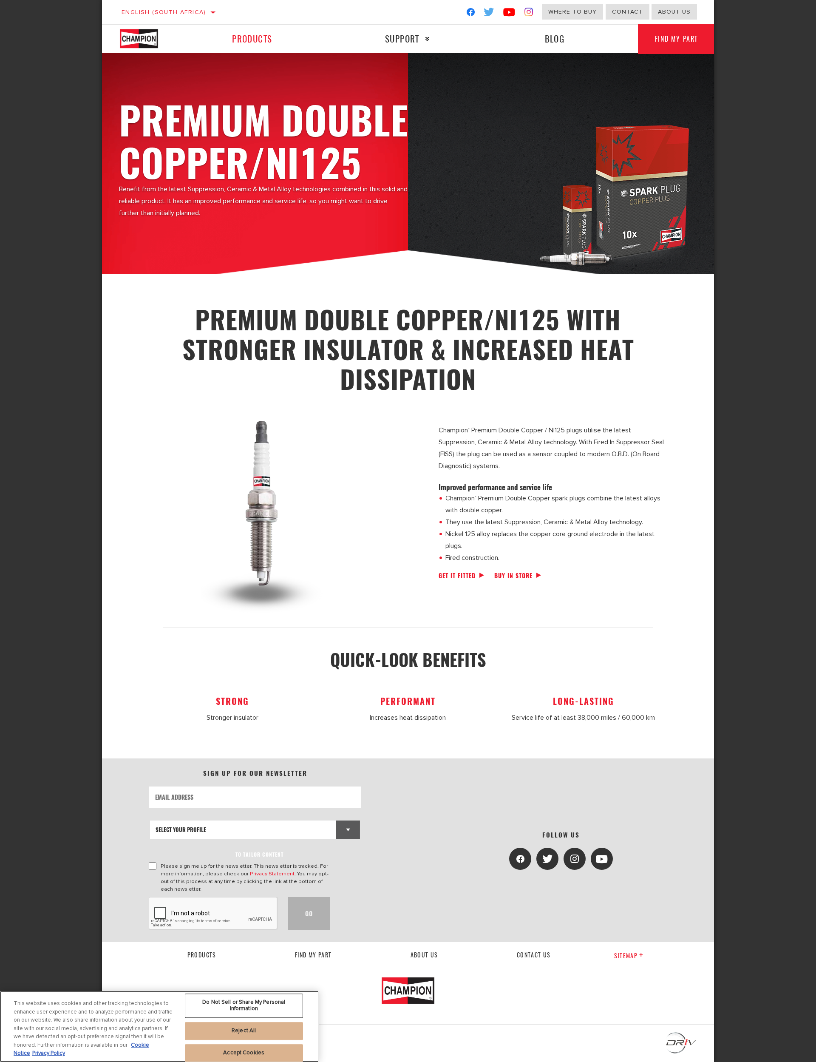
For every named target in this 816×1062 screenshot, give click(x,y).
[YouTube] (509, 13)
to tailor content (259, 854)
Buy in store (513, 575)
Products (252, 38)
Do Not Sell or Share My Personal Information (243, 1005)
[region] (159, 1026)
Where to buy (572, 11)
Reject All (244, 1030)
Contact (627, 11)
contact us (534, 954)
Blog (555, 38)
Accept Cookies (243, 1052)
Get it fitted (457, 575)
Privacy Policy (48, 1053)
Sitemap (626, 955)
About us (674, 11)
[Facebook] (470, 13)
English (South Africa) (164, 12)
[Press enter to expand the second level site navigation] (427, 38)
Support (402, 38)
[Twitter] (489, 13)
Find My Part (676, 39)
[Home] (147, 38)
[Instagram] (528, 13)
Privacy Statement (272, 873)
